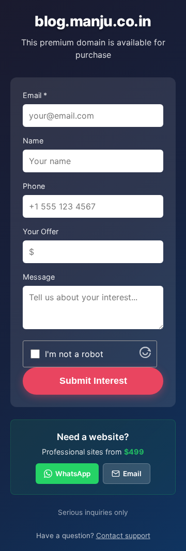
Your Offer (40, 231)
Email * (35, 95)
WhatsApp (72, 473)
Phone (34, 186)
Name (33, 140)
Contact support (123, 535)
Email (132, 473)
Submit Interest (93, 381)
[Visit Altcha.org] (145, 355)
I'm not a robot (74, 354)
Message (39, 276)
